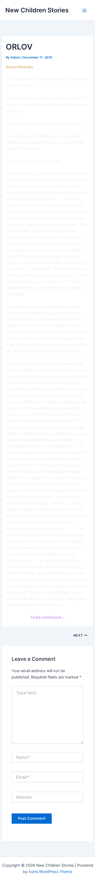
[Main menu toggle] (84, 10)
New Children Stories (37, 10)
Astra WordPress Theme (50, 871)
